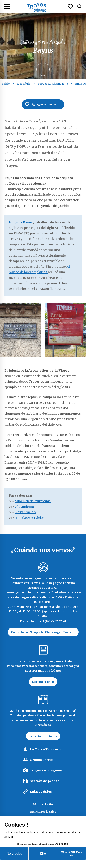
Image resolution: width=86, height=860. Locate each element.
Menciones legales (43, 811)
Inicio (6, 83)
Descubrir (23, 83)
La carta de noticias (43, 736)
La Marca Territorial (46, 749)
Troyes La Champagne (53, 83)
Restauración (25, 512)
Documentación (43, 681)
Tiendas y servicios (29, 518)
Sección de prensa (44, 781)
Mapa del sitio (43, 804)
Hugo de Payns (21, 222)
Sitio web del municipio (33, 501)
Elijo (43, 853)
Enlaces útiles (41, 792)
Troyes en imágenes (46, 770)
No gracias (14, 853)
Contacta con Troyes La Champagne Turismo (43, 632)
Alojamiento (24, 507)
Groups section (42, 760)
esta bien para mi (71, 853)
